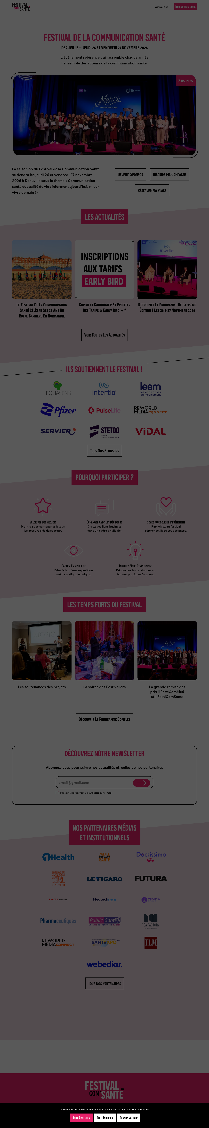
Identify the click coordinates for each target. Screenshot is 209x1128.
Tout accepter (81, 1118)
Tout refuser (105, 1118)
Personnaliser (129, 1118)
